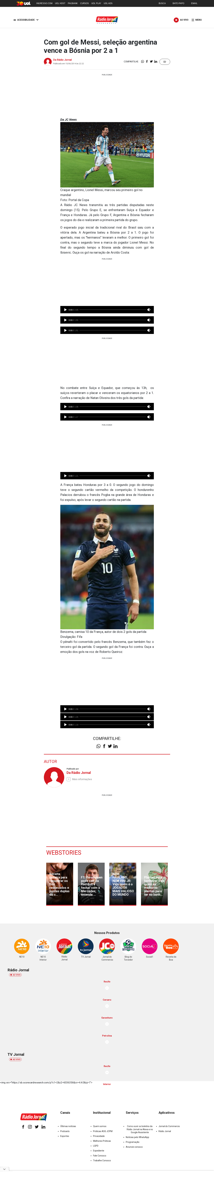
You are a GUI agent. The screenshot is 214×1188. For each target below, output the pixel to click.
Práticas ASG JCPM (102, 1131)
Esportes (64, 1136)
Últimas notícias (68, 1126)
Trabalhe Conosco (102, 1160)
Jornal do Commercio (169, 1126)
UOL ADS (108, 3)
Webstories (63, 852)
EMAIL (194, 3)
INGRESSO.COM (44, 3)
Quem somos (99, 1126)
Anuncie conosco (134, 1147)
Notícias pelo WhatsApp (137, 1137)
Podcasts (65, 1131)
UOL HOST (60, 3)
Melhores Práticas (102, 1141)
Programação (132, 1142)
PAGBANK (73, 3)
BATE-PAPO (178, 3)
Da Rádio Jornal (62, 59)
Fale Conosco (99, 1155)
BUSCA (162, 3)
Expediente (98, 1150)
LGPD (95, 1146)
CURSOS (84, 3)
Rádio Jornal (165, 1131)
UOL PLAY (96, 3)
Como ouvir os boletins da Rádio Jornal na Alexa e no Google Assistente (140, 1129)
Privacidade (99, 1136)
